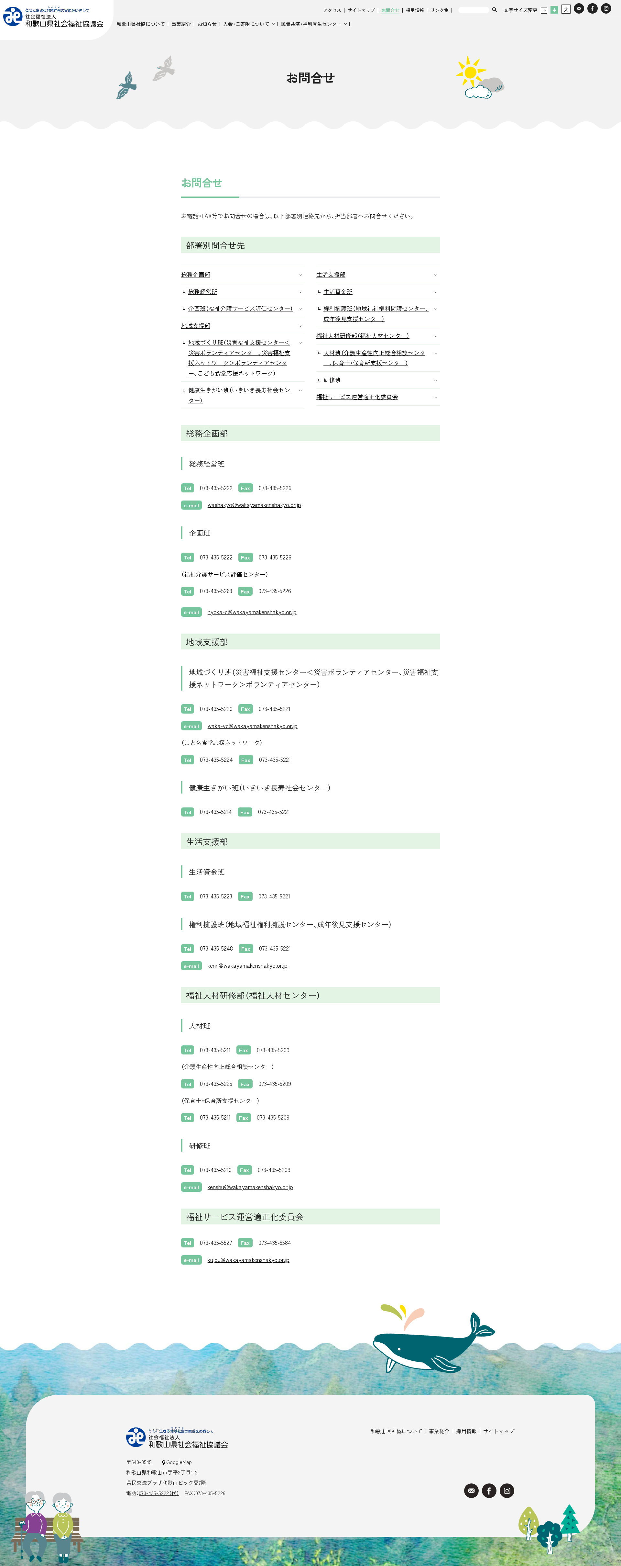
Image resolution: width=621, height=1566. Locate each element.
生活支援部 (330, 274)
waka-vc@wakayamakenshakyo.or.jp (253, 725)
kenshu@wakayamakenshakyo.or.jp (250, 1186)
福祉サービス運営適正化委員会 (357, 396)
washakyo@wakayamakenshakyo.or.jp (254, 504)
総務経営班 (202, 291)
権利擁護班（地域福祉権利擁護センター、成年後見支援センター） (376, 313)
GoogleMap (179, 1462)
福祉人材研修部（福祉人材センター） (362, 335)
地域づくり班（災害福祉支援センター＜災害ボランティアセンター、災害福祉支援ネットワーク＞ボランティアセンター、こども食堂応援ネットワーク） (239, 357)
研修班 (332, 380)
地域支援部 (195, 325)
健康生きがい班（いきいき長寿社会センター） (239, 395)
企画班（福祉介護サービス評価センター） (240, 308)
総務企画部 (195, 274)
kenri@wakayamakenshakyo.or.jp (248, 965)
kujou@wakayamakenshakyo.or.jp (248, 1259)
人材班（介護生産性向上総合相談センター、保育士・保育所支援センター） (374, 357)
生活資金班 (338, 291)
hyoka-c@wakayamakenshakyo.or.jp (252, 611)
